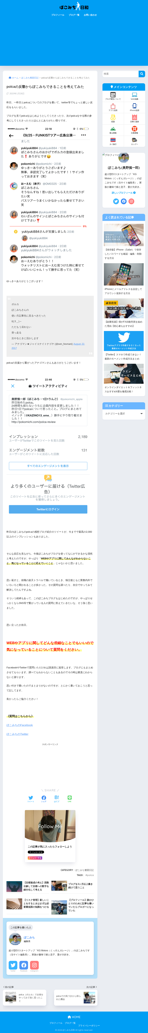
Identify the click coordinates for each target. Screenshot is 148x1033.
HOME (76, 1017)
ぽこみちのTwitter (17, 734)
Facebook (23, 971)
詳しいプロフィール (122, 193)
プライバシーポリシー (89, 1025)
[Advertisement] (74, 44)
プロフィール (57, 15)
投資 (113, 122)
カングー (134, 144)
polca (90, 875)
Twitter (13, 971)
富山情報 (113, 133)
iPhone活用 (134, 110)
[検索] (142, 74)
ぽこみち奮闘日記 (84, 870)
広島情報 (134, 133)
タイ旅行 (113, 144)
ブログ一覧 (74, 15)
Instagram (34, 971)
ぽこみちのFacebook (20, 725)
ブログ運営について (113, 99)
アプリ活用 (113, 110)
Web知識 (134, 99)
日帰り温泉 (134, 122)
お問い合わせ (90, 15)
